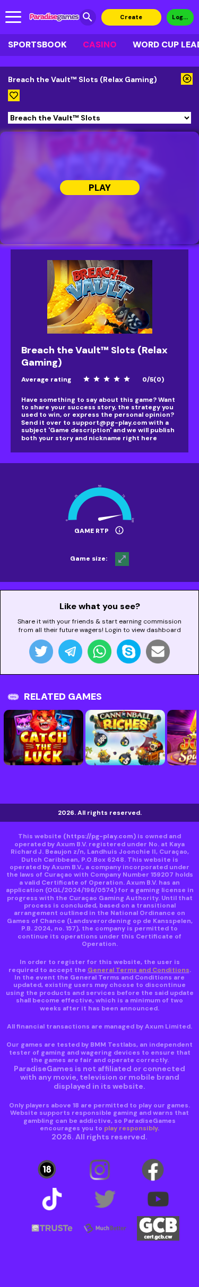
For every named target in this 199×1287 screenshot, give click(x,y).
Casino (100, 44)
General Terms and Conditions (138, 970)
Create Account (131, 19)
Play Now (99, 188)
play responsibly (131, 1128)
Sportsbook (37, 44)
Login (180, 17)
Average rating (46, 379)
